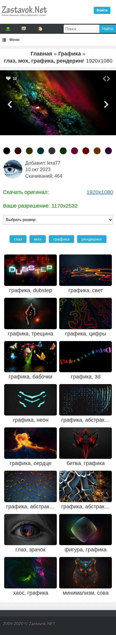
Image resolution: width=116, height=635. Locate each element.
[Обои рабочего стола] (24, 18)
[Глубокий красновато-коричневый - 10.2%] (18, 150)
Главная (41, 54)
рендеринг (91, 239)
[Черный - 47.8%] (6, 150)
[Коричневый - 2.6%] (97, 150)
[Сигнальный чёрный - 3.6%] (51, 150)
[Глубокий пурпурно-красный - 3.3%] (74, 150)
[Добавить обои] (8, 29)
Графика (69, 54)
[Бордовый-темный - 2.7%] (85, 150)
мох (37, 239)
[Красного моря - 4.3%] (40, 150)
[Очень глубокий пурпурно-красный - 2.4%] (108, 150)
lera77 (53, 162)
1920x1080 (100, 192)
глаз (18, 239)
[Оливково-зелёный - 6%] (29, 150)
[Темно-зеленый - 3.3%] (63, 150)
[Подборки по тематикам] (24, 29)
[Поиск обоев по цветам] (40, 29)
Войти (102, 10)
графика (61, 239)
